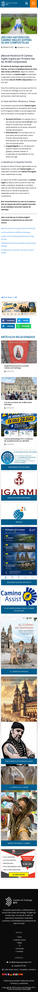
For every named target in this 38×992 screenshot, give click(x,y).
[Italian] (13, 974)
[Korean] (16, 974)
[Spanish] (21, 974)
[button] (8, 320)
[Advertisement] (19, 274)
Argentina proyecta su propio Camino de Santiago (18, 228)
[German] (11, 974)
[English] (6, 974)
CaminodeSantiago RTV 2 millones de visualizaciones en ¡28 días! (18, 440)
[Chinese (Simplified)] (3, 974)
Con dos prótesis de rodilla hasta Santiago (15, 232)
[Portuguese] (19, 974)
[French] (8, 974)
